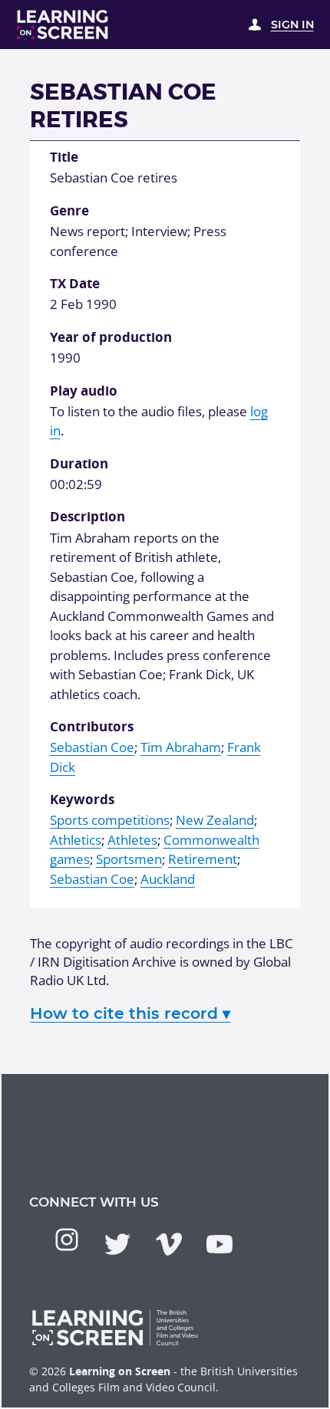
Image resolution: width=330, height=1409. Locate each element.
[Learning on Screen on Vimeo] (169, 1244)
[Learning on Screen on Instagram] (67, 1240)
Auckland (167, 879)
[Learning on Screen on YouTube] (219, 1244)
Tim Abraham (180, 747)
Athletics (75, 840)
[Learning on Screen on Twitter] (117, 1244)
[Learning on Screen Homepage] (63, 24)
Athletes (132, 840)
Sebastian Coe (92, 747)
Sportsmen (129, 859)
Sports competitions (110, 820)
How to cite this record (130, 1013)
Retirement (202, 859)
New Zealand (215, 820)
